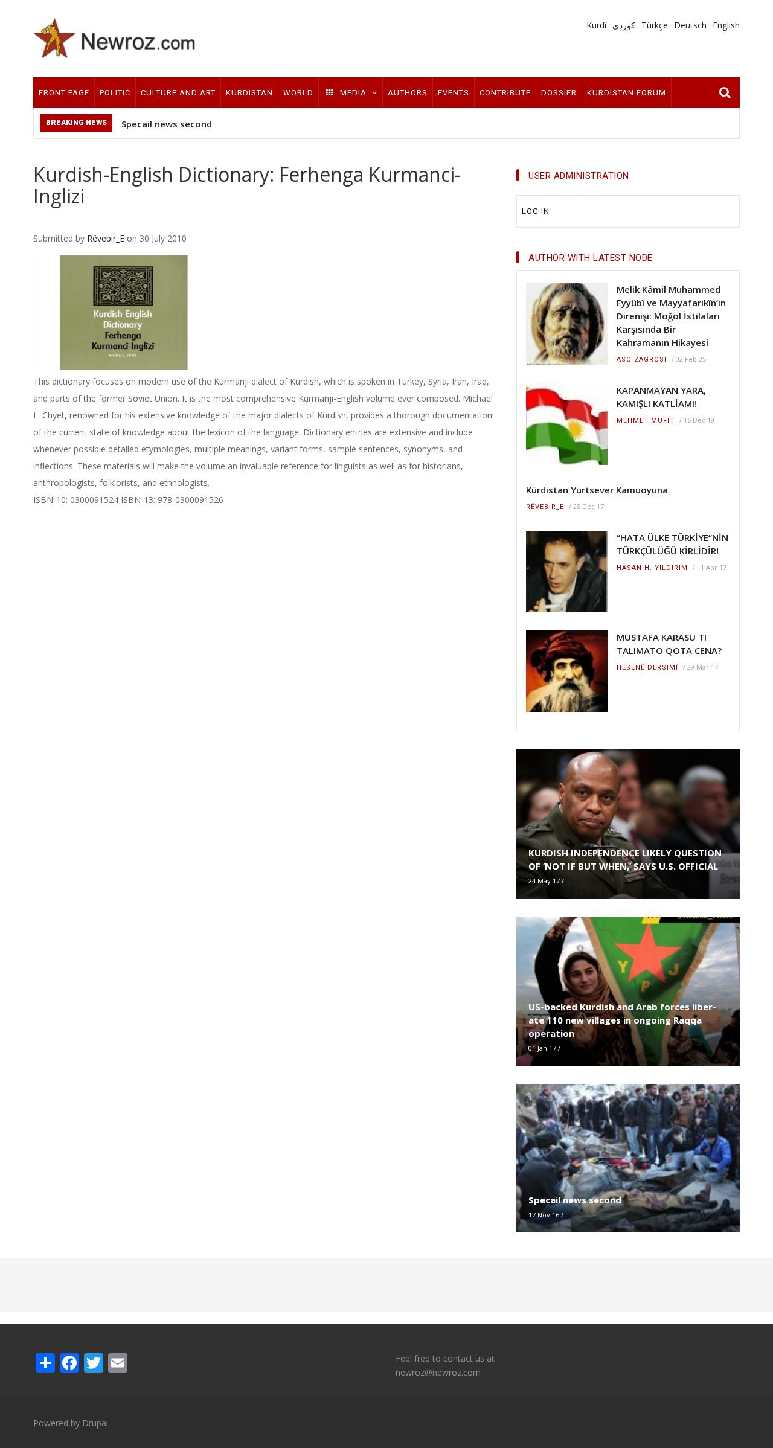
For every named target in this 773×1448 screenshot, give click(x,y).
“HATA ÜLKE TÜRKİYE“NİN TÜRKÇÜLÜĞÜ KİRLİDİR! (672, 544)
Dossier (559, 92)
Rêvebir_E (105, 238)
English (726, 25)
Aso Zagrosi (642, 360)
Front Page (64, 92)
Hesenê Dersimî (647, 667)
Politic (115, 92)
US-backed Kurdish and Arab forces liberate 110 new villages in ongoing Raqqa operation (622, 1020)
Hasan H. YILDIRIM (652, 568)
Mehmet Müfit (646, 420)
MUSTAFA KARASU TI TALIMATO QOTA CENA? (669, 643)
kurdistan (249, 92)
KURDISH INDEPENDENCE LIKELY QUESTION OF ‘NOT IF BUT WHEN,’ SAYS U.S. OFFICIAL (625, 859)
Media (353, 92)
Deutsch (690, 25)
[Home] (114, 37)
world (298, 92)
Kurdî (596, 25)
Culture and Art (178, 92)
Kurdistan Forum (626, 92)
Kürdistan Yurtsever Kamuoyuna (597, 490)
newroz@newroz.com (438, 1372)
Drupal (95, 1423)
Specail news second (166, 124)
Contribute (505, 92)
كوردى (623, 25)
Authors (408, 92)
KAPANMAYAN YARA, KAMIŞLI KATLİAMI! (661, 396)
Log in (536, 211)
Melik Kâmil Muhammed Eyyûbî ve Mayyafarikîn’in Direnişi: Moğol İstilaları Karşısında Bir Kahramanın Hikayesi (671, 315)
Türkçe (654, 25)
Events (453, 92)
